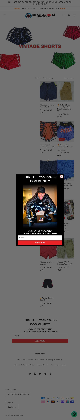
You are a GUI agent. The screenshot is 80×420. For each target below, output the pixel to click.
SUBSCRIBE (40, 242)
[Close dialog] (61, 176)
